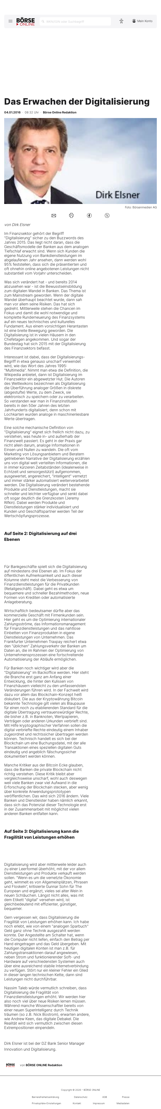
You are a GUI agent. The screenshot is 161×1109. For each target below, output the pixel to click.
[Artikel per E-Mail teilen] (53, 215)
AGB (104, 1097)
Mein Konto (144, 21)
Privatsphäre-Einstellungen (46, 1103)
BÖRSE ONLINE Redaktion (44, 1065)
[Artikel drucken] (71, 215)
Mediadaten (123, 1103)
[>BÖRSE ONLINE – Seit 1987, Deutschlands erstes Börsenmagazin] (26, 21)
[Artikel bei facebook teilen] (89, 215)
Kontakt (77, 1103)
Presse (125, 1097)
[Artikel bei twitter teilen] (107, 215)
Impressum (99, 1103)
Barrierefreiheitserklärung (45, 1097)
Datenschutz (80, 1097)
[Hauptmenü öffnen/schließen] (10, 21)
